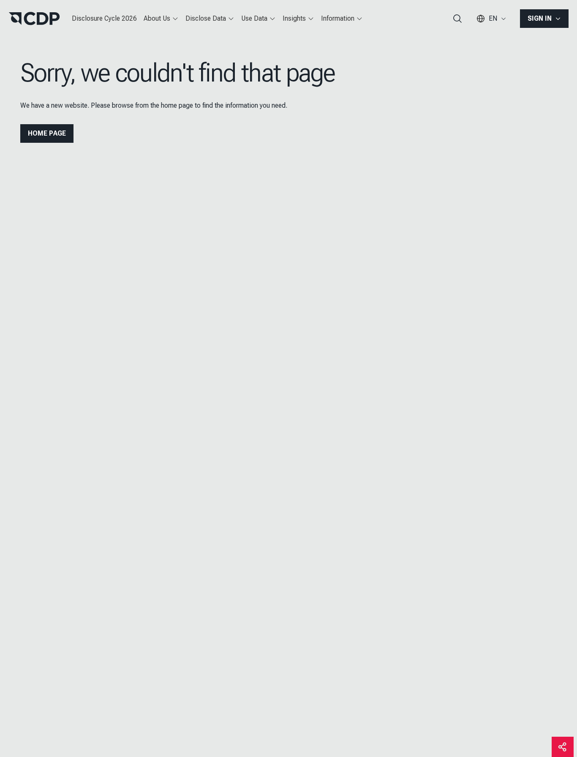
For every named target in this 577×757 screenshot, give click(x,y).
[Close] (411, 26)
